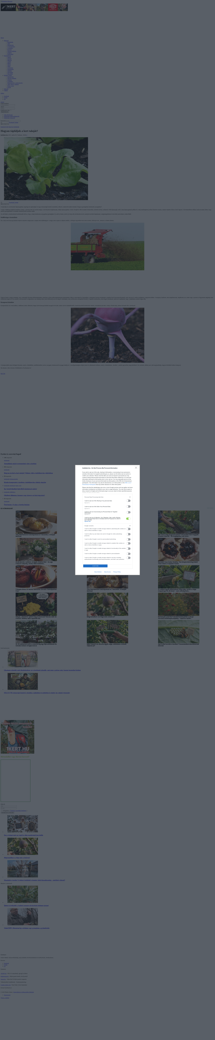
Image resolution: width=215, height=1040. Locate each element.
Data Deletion (98, 572)
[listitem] (107, 497)
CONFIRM (95, 566)
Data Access (107, 572)
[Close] (136, 468)
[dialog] (107, 520)
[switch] (128, 501)
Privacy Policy (117, 572)
